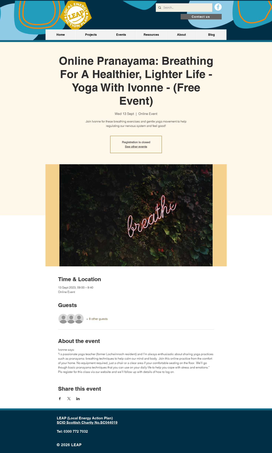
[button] (91, 34)
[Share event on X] (69, 398)
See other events (136, 146)
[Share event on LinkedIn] (78, 398)
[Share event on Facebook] (60, 398)
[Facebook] (218, 7)
